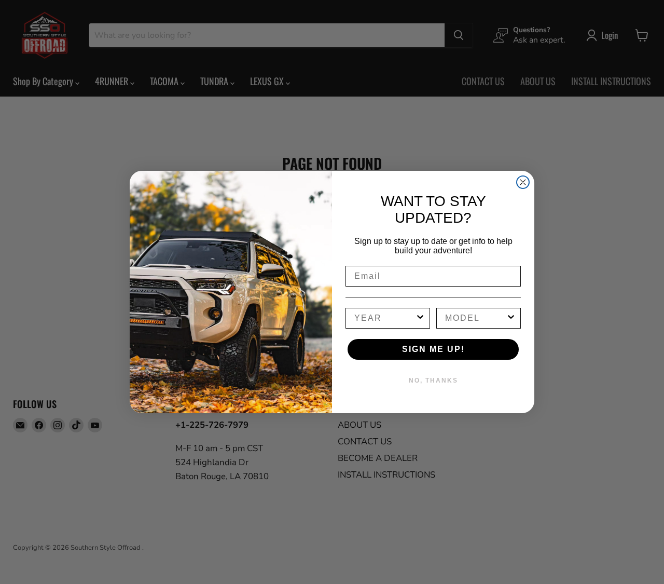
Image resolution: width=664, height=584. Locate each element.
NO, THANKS (433, 380)
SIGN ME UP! (433, 349)
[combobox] (384, 318)
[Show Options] (420, 318)
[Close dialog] (523, 182)
